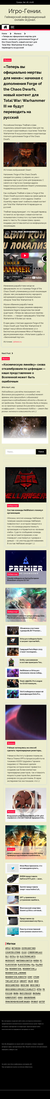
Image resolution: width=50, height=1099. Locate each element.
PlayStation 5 (24, 965)
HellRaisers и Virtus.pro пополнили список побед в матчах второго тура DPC (31, 672)
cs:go (24, 952)
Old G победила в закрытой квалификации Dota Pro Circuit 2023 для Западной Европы (31, 693)
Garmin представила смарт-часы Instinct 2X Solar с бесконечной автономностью (29, 888)
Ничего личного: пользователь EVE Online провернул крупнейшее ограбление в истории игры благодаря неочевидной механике (25, 854)
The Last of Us (12, 981)
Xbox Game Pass (12, 985)
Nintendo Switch (24, 961)
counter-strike (12, 952)
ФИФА (15, 993)
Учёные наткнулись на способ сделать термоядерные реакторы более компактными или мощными (24, 749)
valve (30, 981)
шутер (42, 1002)
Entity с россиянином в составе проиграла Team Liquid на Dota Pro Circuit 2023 (31, 661)
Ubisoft (23, 981)
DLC (7, 956)
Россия (8, 993)
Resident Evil (15, 969)
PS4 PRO (39, 965)
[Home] (5, 27)
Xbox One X (35, 985)
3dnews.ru (17, 342)
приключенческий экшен (17, 1002)
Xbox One (24, 985)
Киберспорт (13, 506)
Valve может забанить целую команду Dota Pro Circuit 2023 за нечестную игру (25, 617)
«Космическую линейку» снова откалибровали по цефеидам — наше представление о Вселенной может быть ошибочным (23, 373)
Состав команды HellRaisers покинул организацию (25, 511)
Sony (30, 977)
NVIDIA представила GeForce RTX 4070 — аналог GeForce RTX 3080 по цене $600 (31, 877)
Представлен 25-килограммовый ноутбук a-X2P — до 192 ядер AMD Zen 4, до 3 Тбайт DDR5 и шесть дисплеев (31, 920)
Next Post (6, 353)
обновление (29, 997)
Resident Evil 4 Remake (15, 973)
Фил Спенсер (26, 993)
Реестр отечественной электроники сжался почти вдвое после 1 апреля (31, 930)
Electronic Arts (27, 956)
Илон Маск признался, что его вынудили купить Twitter (31, 867)
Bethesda (16, 948)
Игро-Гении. (25, 11)
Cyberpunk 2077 (35, 952)
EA (18, 956)
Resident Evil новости (16, 977)
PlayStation (11, 965)
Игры (39, 989)
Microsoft (10, 961)
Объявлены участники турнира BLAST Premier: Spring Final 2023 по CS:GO (31, 629)
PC (41, 961)
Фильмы (37, 993)
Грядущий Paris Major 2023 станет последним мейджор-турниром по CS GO (31, 650)
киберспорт (11, 997)
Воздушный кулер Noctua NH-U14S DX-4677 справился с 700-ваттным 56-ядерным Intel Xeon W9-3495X (25, 817)
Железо (7, 60)
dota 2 (13, 956)
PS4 (33, 965)
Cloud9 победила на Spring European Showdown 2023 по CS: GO (23, 579)
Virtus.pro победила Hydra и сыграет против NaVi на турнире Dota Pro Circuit (31, 640)
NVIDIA (36, 961)
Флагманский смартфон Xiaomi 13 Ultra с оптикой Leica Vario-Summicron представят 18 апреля (30, 909)
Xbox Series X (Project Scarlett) (20, 989)
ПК (44, 989)
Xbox (36, 981)
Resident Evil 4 (29, 969)
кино (20, 997)
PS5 (6, 969)
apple (8, 948)
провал (34, 1002)
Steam (36, 977)
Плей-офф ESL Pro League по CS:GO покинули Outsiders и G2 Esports (31, 682)
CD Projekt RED (28, 948)
